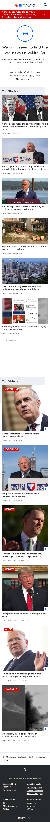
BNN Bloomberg (10, 806)
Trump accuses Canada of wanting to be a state (24, 615)
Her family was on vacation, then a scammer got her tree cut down (24, 247)
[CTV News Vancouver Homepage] (25, 5)
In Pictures (35, 72)
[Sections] (4, 5)
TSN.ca (6, 809)
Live (32, 79)
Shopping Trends (33, 75)
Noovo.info (31, 803)
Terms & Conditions (35, 790)
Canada (18, 72)
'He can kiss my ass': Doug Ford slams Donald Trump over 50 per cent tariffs (21, 675)
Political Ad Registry (35, 794)
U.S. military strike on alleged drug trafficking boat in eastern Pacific (19, 735)
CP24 (5, 803)
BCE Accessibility (10, 790)
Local (11, 72)
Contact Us (22, 757)
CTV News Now (22, 79)
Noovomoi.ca (32, 806)
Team (5, 760)
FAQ (31, 757)
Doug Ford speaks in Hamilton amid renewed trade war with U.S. (20, 495)
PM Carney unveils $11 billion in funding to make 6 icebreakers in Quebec (23, 207)
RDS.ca (30, 809)
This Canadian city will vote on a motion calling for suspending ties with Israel (22, 287)
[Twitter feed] (25, 769)
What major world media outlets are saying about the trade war (24, 328)
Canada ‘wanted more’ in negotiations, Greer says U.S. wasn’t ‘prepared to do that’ (24, 555)
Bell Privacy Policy (34, 787)
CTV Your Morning (16, 75)
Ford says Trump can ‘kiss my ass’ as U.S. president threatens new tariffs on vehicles (24, 167)
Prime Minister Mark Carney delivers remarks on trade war (20, 435)
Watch (26, 72)
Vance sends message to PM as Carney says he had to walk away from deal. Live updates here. (25, 126)
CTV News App (9, 757)
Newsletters (40, 757)
